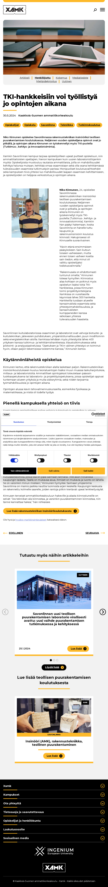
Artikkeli (25, 77)
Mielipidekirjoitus (46, 81)
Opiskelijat (12, 125)
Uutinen (67, 81)
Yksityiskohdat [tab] (54, 422)
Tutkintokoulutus (89, 125)
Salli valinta (54, 471)
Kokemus (61, 77)
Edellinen (16, 533)
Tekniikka (66, 125)
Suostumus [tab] (18, 422)
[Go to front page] (14, 10)
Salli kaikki (88, 471)
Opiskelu (30, 125)
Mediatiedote (80, 77)
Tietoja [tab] (89, 422)
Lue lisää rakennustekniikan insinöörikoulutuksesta (39, 511)
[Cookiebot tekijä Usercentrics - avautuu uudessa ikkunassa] (93, 414)
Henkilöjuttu (43, 77)
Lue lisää (76, 648)
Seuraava (92, 533)
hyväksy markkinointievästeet (30, 520)
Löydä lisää (52, 667)
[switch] (41, 460)
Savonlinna (48, 125)
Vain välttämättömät (20, 471)
